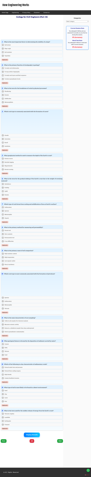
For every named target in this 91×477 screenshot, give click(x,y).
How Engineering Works (15, 5)
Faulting (5, 187)
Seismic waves (7, 158)
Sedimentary (7, 207)
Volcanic (5, 308)
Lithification (6, 98)
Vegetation (6, 55)
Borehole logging (8, 162)
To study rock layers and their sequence (14, 75)
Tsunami (6, 424)
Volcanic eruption (8, 413)
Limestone (6, 139)
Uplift (5, 191)
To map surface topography (11, 71)
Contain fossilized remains (10, 378)
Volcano (5, 351)
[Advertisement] (32, 28)
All (32, 441)
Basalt (5, 142)
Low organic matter (8, 261)
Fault (4, 355)
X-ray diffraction (8, 241)
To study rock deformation (10, 68)
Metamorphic (7, 214)
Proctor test (6, 230)
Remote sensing (7, 169)
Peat (4, 401)
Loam (5, 397)
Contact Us (46, 12)
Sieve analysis (7, 234)
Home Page (5, 12)
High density (6, 374)
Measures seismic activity (10, 324)
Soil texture (6, 45)
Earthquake (6, 421)
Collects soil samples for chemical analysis (15, 321)
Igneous (5, 211)
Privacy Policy (26, 12)
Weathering (6, 91)
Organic (5, 218)
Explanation (5, 59)
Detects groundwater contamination (13, 331)
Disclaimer (37, 12)
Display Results (32, 435)
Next (60, 441)
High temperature (8, 257)
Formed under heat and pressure (12, 367)
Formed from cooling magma (11, 371)
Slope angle (6, 48)
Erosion (5, 95)
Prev (3, 441)
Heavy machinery (8, 264)
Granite (5, 135)
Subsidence (6, 184)
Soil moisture (7, 52)
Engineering (15, 12)
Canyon (5, 344)
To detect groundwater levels (11, 79)
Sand (4, 390)
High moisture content (9, 253)
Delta (4, 347)
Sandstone (6, 146)
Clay (4, 394)
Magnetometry (7, 165)
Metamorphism (7, 102)
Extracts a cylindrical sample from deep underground (18, 328)
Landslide (6, 417)
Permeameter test (8, 237)
